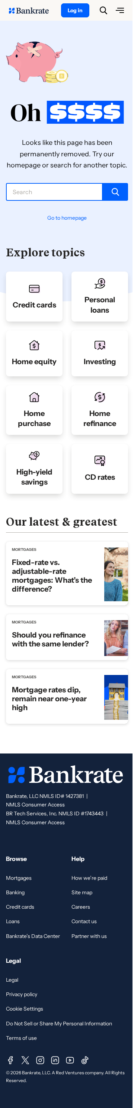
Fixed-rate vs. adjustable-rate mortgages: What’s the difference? (52, 575)
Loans (13, 921)
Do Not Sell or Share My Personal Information (59, 1023)
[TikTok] (84, 1060)
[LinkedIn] (55, 1060)
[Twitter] (25, 1060)
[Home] (33, 10)
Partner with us (89, 936)
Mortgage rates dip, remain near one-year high (49, 698)
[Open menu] (120, 10)
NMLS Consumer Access (35, 804)
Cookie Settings (24, 1008)
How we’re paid (89, 878)
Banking (15, 892)
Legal (12, 979)
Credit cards (20, 907)
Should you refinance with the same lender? (50, 639)
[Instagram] (40, 1060)
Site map (81, 892)
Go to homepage (67, 217)
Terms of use (21, 1038)
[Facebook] (10, 1060)
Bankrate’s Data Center (33, 936)
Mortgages (19, 878)
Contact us (84, 921)
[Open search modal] (103, 10)
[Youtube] (70, 1060)
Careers (80, 907)
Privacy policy (21, 994)
